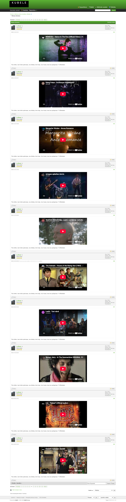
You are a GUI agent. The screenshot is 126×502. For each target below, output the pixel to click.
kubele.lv (13, 497)
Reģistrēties (32, 10)
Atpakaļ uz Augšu (20, 497)
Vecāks (14, 483)
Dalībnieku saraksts (102, 7)
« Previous (18, 19)
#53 (114, 123)
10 (39, 19)
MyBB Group (27, 500)
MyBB (16, 500)
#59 (114, 398)
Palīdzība (113, 7)
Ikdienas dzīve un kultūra (20, 14)
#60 (114, 444)
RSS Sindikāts (43, 497)
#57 (114, 306)
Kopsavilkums (83, 7)
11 (42, 19)
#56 (114, 261)
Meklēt (92, 7)
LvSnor (18, 26)
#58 (114, 352)
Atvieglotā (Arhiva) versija (32, 497)
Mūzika (28, 14)
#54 (114, 169)
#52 (114, 78)
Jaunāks (19, 483)
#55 (114, 215)
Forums (12, 14)
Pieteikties (25, 10)
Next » (45, 19)
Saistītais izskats (111, 22)
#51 (114, 32)
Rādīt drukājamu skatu (17, 489)
